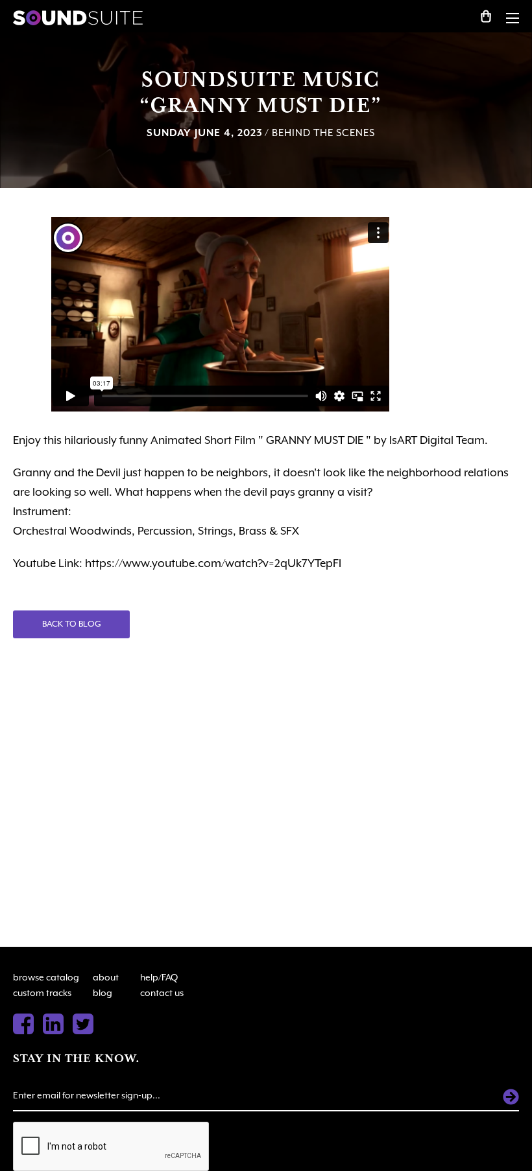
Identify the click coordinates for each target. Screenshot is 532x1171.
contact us (162, 993)
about (106, 977)
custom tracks (42, 993)
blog (102, 993)
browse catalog (46, 977)
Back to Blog (71, 624)
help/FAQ (159, 977)
